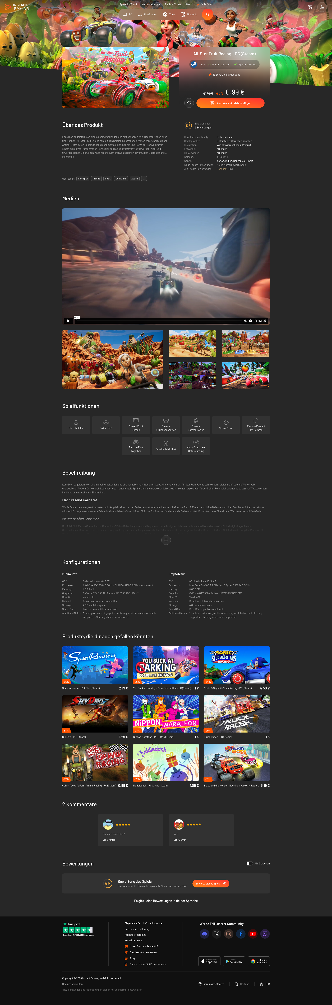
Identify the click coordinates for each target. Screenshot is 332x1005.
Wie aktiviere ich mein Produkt (234, 144)
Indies (228, 160)
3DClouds (222, 148)
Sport (250, 160)
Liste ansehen (225, 136)
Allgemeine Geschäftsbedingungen (144, 923)
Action (220, 160)
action (134, 178)
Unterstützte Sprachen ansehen (234, 140)
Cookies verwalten (72, 983)
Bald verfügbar (173, 4)
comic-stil (121, 178)
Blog (188, 4)
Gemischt (222, 168)
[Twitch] (265, 934)
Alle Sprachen (262, 863)
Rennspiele (239, 160)
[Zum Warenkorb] (310, 7)
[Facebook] (241, 934)
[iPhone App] (209, 961)
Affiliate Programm (135, 934)
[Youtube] (253, 934)
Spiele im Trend (128, 4)
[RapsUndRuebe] (179, 824)
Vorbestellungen (151, 4)
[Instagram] (228, 934)
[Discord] (204, 934)
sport (108, 178)
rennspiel (83, 178)
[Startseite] (17, 7)
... (144, 178)
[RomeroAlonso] (108, 824)
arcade (96, 178)
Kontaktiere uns (133, 940)
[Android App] (234, 961)
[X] (216, 934)
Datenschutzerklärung (137, 928)
